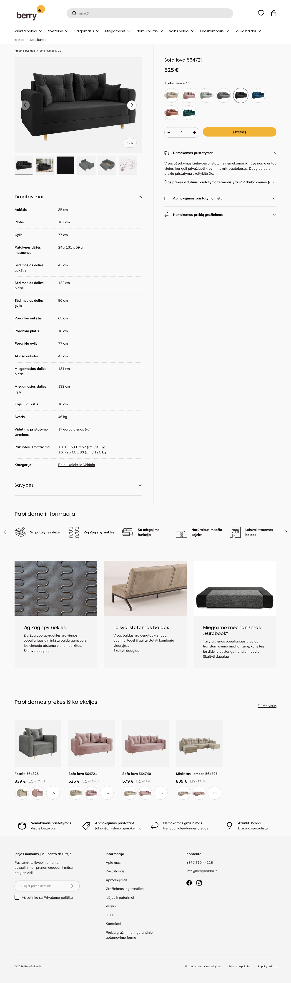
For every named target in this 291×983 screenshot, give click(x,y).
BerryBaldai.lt (32, 966)
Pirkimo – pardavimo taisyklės (203, 966)
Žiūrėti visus (267, 706)
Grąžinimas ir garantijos (124, 888)
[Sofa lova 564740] (145, 743)
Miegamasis (115, 31)
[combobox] (150, 13)
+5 (53, 793)
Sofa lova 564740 (136, 773)
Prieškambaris (212, 31)
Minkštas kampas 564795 (197, 773)
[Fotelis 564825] (38, 743)
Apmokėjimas (116, 880)
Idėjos (20, 39)
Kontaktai (113, 923)
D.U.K (110, 915)
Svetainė (55, 31)
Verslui (111, 906)
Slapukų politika (266, 966)
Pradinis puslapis (25, 51)
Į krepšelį (239, 132)
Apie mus (113, 862)
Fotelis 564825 (27, 773)
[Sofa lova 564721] (91, 743)
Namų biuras (147, 31)
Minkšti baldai (26, 31)
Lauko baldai (245, 31)
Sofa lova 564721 (50, 51)
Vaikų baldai (179, 31)
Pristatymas (115, 871)
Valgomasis (84, 31)
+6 (107, 793)
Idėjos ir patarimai (120, 897)
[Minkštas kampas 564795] (199, 743)
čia (211, 173)
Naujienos (38, 39)
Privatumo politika (58, 897)
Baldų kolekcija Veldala (76, 465)
